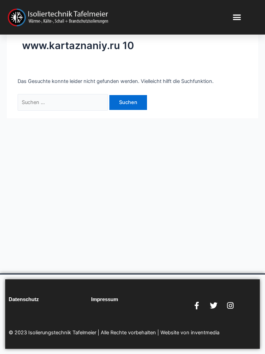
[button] (237, 17)
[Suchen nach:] (63, 102)
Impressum (104, 299)
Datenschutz (24, 299)
